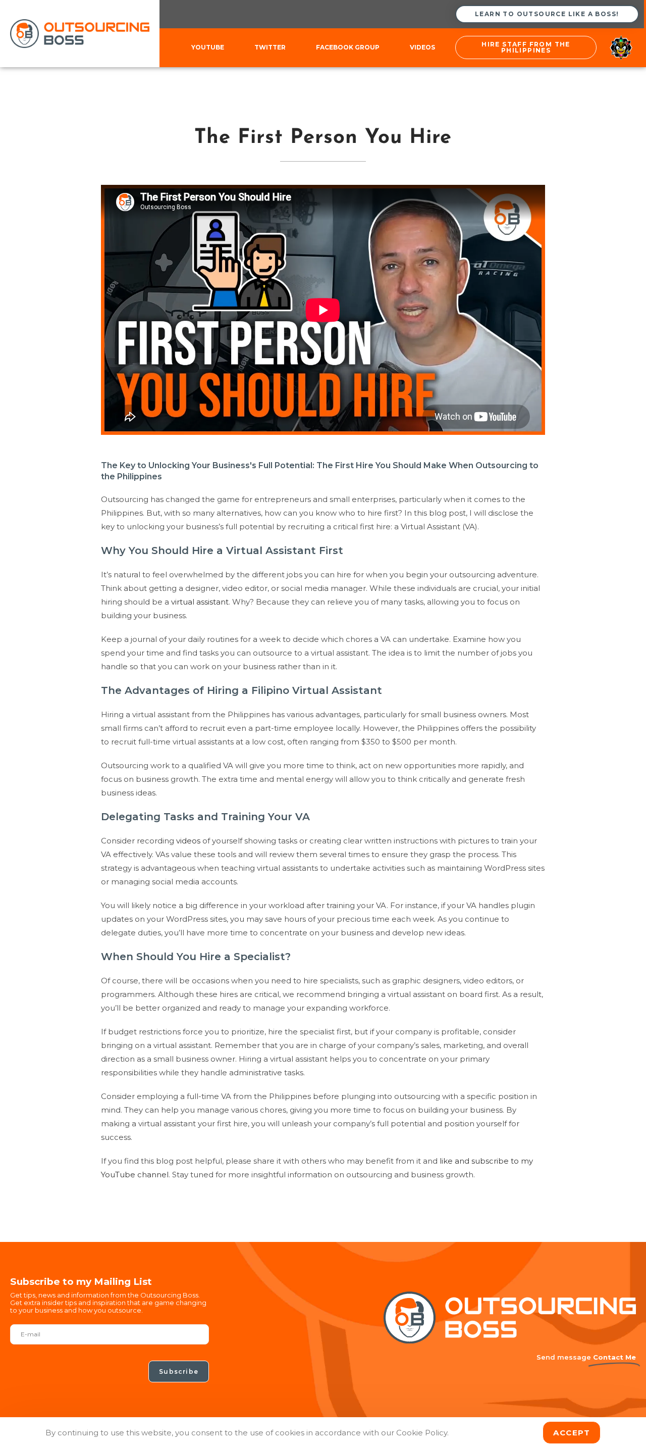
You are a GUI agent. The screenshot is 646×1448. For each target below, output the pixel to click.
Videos (422, 47)
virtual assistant (200, 602)
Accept (571, 1432)
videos (188, 840)
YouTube (207, 47)
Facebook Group (348, 47)
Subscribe (178, 1371)
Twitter (270, 47)
